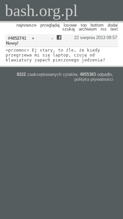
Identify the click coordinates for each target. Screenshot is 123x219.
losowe (70, 25)
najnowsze (26, 25)
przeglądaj (50, 25)
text (114, 29)
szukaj (68, 29)
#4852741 (17, 38)
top (84, 25)
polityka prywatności (93, 79)
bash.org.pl (41, 10)
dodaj (113, 25)
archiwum (88, 29)
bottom (97, 25)
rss (104, 29)
